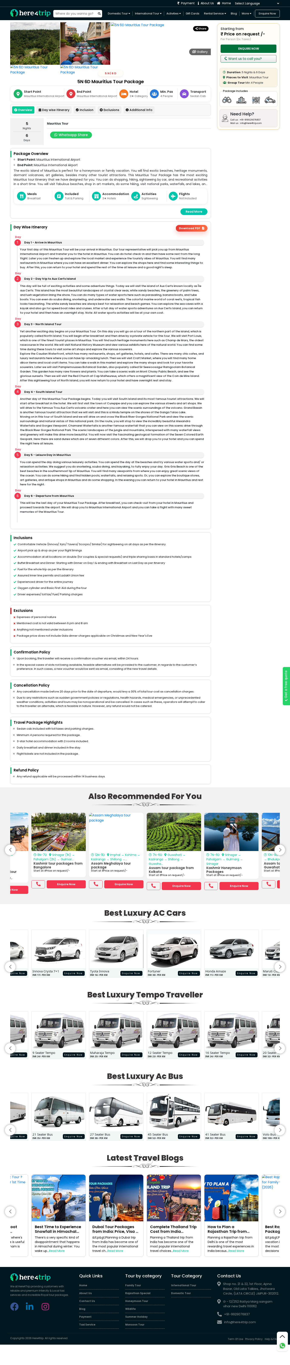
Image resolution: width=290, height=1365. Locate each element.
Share (202, 29)
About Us (207, 3)
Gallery (202, 51)
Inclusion (86, 110)
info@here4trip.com (240, 1322)
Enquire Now (267, 13)
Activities (172, 13)
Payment (187, 3)
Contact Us (87, 1301)
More (246, 13)
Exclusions (111, 110)
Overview (24, 110)
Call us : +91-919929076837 (245, 119)
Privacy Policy (254, 1339)
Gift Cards (192, 13)
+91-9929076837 (237, 1314)
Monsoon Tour (134, 1324)
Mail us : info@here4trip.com (246, 123)
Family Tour (133, 1285)
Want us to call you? (244, 58)
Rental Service (214, 13)
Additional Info (140, 110)
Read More (194, 211)
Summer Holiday (136, 1317)
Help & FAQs (272, 1339)
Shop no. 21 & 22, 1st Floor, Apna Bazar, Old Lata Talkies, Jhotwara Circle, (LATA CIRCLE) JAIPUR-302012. (251, 1289)
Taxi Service (87, 1324)
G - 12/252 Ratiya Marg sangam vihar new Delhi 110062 (247, 1304)
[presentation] (10, 850)
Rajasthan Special (138, 1293)
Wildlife (130, 1309)
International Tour (147, 13)
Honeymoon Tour (136, 1301)
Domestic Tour (118, 13)
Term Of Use (235, 1339)
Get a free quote (285, 685)
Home (226, 3)
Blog (234, 13)
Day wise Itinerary (55, 110)
